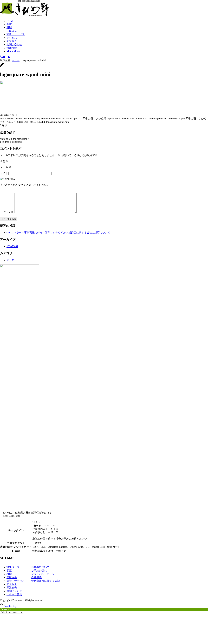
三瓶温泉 (11, 577)
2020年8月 (12, 246)
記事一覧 (5, 56)
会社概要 (36, 577)
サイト (4, 173)
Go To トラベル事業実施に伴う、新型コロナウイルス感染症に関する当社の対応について (58, 232)
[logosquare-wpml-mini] (2, 66)
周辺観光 (11, 587)
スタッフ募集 (14, 594)
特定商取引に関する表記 (45, 580)
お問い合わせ (14, 591)
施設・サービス (15, 580)
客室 (9, 570)
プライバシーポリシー (44, 574)
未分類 (10, 260)
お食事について (40, 567)
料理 (9, 574)
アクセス (11, 584)
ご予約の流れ (39, 570)
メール (5, 167)
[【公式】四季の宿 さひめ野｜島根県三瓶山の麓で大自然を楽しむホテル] (24, 15)
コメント (7, 212)
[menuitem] (107, 21)
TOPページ (12, 567)
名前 (4, 161)
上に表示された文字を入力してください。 (24, 184)
